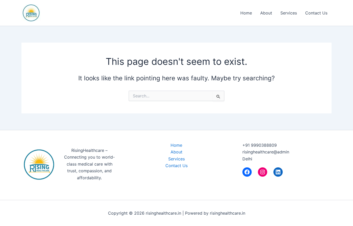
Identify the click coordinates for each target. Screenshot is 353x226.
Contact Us (316, 12)
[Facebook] (247, 172)
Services (288, 12)
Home (246, 12)
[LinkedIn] (278, 172)
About (266, 12)
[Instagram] (262, 172)
